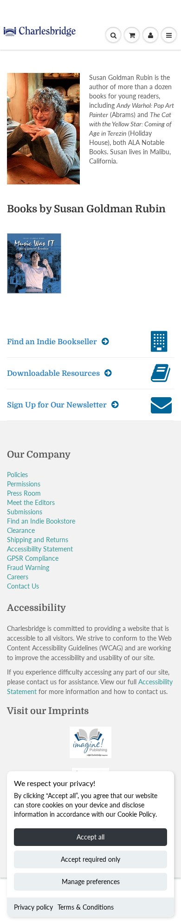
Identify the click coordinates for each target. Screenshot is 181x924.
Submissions (24, 512)
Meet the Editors (31, 502)
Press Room (24, 493)
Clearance (21, 530)
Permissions (23, 484)
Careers (17, 577)
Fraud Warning (28, 567)
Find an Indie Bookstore (41, 521)
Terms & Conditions (86, 907)
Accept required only (90, 859)
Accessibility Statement (40, 549)
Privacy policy (33, 907)
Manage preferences (91, 881)
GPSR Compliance (32, 558)
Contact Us (23, 586)
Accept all (90, 837)
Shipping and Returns (37, 540)
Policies (17, 474)
